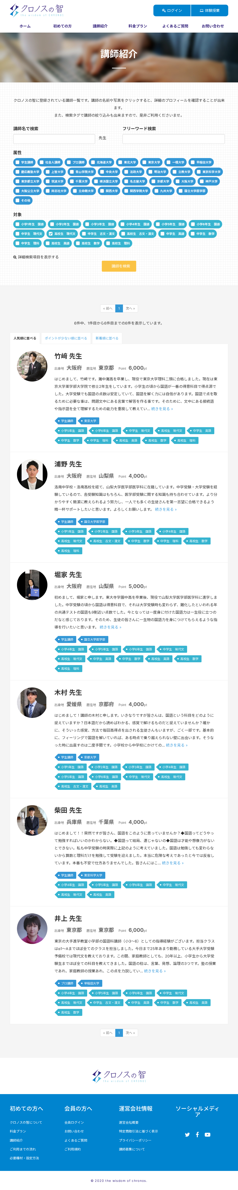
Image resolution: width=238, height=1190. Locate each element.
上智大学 (57, 172)
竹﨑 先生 (68, 356)
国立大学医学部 (194, 191)
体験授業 (212, 10)
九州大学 (166, 191)
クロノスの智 (63, 10)
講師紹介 (100, 26)
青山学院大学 (85, 172)
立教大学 (184, 172)
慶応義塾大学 (30, 172)
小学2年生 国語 (67, 224)
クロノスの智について (26, 1122)
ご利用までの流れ (23, 1149)
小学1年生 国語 (32, 224)
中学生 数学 (205, 234)
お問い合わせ (213, 26)
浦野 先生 (68, 464)
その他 (25, 200)
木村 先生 (68, 692)
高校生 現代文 (65, 234)
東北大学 (130, 162)
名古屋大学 (137, 181)
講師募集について (132, 1149)
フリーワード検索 (139, 128)
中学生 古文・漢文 (101, 234)
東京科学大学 (211, 172)
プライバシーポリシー (135, 1140)
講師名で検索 (25, 128)
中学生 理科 (30, 243)
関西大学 (112, 191)
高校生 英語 (60, 243)
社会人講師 (52, 162)
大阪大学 (187, 181)
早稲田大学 (204, 162)
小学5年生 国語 (173, 224)
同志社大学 (58, 191)
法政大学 (136, 172)
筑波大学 (57, 181)
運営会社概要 (129, 1122)
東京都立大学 (30, 181)
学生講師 (27, 162)
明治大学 (160, 172)
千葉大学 (82, 181)
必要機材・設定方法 (24, 1158)
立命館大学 (86, 191)
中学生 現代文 (31, 234)
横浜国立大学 (109, 181)
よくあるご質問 (175, 26)
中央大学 (112, 172)
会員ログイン (74, 1122)
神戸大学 (211, 181)
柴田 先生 (68, 810)
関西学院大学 (139, 191)
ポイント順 (66, 338)
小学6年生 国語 (208, 224)
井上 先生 (68, 919)
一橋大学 (178, 162)
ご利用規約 (72, 1149)
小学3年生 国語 (102, 224)
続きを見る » (162, 408)
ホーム (25, 26)
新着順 (107, 338)
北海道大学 (104, 162)
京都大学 (163, 181)
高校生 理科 (121, 243)
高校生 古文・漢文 (140, 234)
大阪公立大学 (30, 191)
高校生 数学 (91, 243)
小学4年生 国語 (137, 224)
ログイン (174, 10)
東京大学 (154, 162)
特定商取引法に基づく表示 (138, 1131)
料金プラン (138, 26)
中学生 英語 (175, 234)
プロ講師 (79, 162)
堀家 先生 (68, 575)
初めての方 (62, 26)
